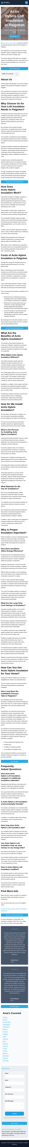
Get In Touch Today (14, 68)
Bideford (5, 1053)
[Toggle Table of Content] (16, 74)
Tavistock (5, 1046)
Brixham (8, 908)
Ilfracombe (6, 1060)
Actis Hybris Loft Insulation (9, 43)
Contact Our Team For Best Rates (14, 181)
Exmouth (5, 1031)
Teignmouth (4, 910)
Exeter (4, 1036)
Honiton (5, 1048)
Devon (4, 1041)
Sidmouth (5, 1039)
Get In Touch (14, 1123)
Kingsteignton (23, 908)
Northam (5, 1058)
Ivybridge (5, 1034)
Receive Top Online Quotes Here (14, 328)
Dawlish (5, 1029)
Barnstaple (6, 1055)
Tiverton (5, 1051)
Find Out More (14, 761)
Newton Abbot (15, 908)
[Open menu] (26, 2)
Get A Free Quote (14, 1006)
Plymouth (5, 1043)
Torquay (3, 908)
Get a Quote (13, 36)
